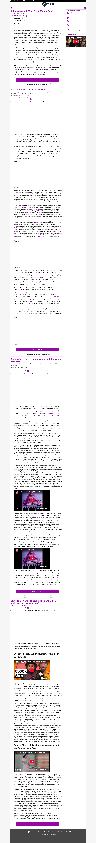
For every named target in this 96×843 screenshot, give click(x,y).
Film (38, 8)
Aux (69, 8)
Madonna (21, 371)
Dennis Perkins (15, 95)
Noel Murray (14, 13)
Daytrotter (29, 1)
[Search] (11, 8)
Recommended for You (74, 10)
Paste (11, 1)
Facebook (50, 832)
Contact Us (68, 832)
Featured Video (71, 34)
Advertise (38, 832)
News (25, 8)
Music (45, 8)
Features (16, 15)
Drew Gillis (14, 367)
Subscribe (61, 8)
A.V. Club (16, 1)
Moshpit (34, 1)
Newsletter (76, 8)
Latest (17, 8)
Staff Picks (20, 607)
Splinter (25, 1)
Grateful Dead (22, 99)
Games (52, 8)
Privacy (62, 832)
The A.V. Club (14, 605)
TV (31, 8)
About (26, 832)
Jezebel (20, 1)
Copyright (57, 832)
